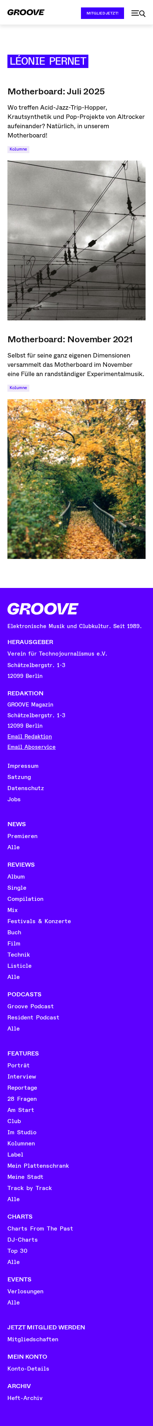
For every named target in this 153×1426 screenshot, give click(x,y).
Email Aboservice (31, 747)
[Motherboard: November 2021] (76, 479)
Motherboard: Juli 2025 (56, 91)
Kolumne (18, 149)
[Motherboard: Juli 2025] (76, 240)
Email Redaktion (29, 736)
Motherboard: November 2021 (70, 339)
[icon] (138, 14)
